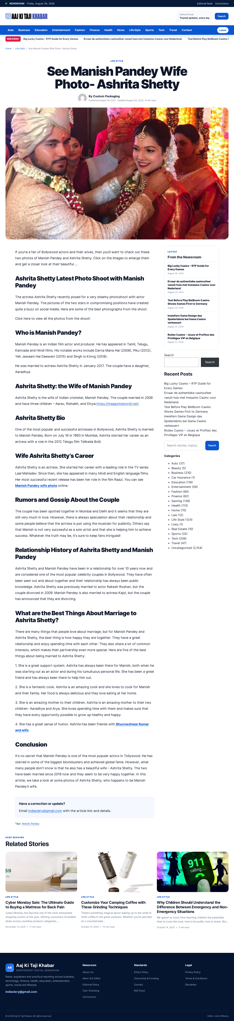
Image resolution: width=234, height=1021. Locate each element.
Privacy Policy (193, 972)
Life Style (135, 30)
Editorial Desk (205, 3)
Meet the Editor (92, 978)
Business (24, 30)
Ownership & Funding (146, 978)
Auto (11, 30)
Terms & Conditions (196, 978)
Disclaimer (191, 984)
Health (108, 30)
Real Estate (179, 529)
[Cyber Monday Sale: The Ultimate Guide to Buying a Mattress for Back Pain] (41, 872)
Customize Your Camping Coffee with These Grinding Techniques (113, 904)
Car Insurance (180, 477)
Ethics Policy (141, 972)
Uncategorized (181, 548)
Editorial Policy (91, 984)
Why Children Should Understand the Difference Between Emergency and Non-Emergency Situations (192, 907)
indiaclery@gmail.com (45, 811)
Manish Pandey (30, 823)
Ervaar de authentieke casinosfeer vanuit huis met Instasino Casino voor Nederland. (133, 38)
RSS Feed (139, 990)
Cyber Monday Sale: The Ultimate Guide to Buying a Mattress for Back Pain (39, 904)
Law (174, 515)
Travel (173, 30)
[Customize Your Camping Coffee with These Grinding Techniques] (117, 872)
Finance (95, 30)
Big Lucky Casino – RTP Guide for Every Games (50, 38)
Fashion (80, 30)
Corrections (222, 3)
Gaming (176, 501)
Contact (187, 30)
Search (222, 16)
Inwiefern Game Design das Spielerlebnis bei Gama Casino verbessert (185, 420)
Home (120, 30)
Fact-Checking (91, 990)
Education (41, 30)
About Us (88, 972)
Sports (149, 30)
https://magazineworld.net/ (118, 404)
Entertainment (61, 30)
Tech (161, 30)
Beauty (176, 468)
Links (175, 524)
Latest (222, 30)
